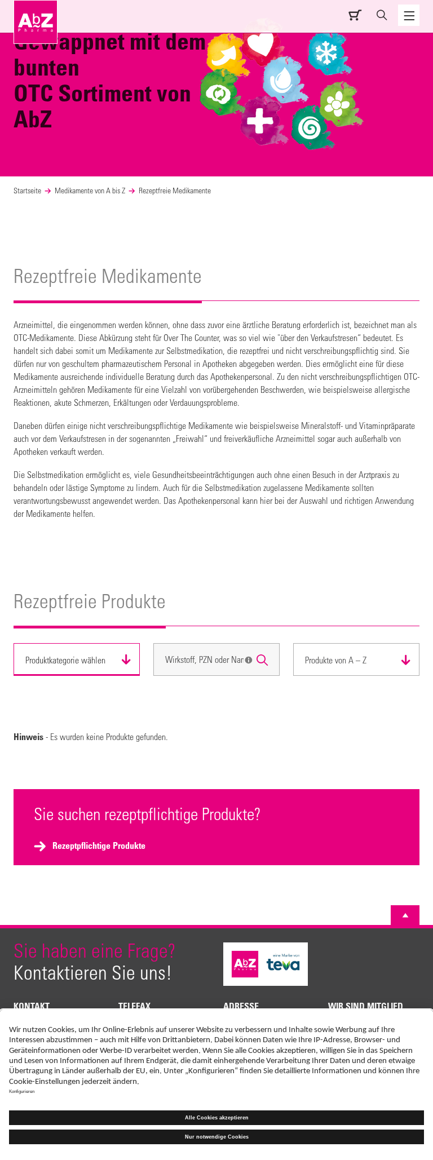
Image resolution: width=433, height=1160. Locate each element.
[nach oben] (405, 915)
